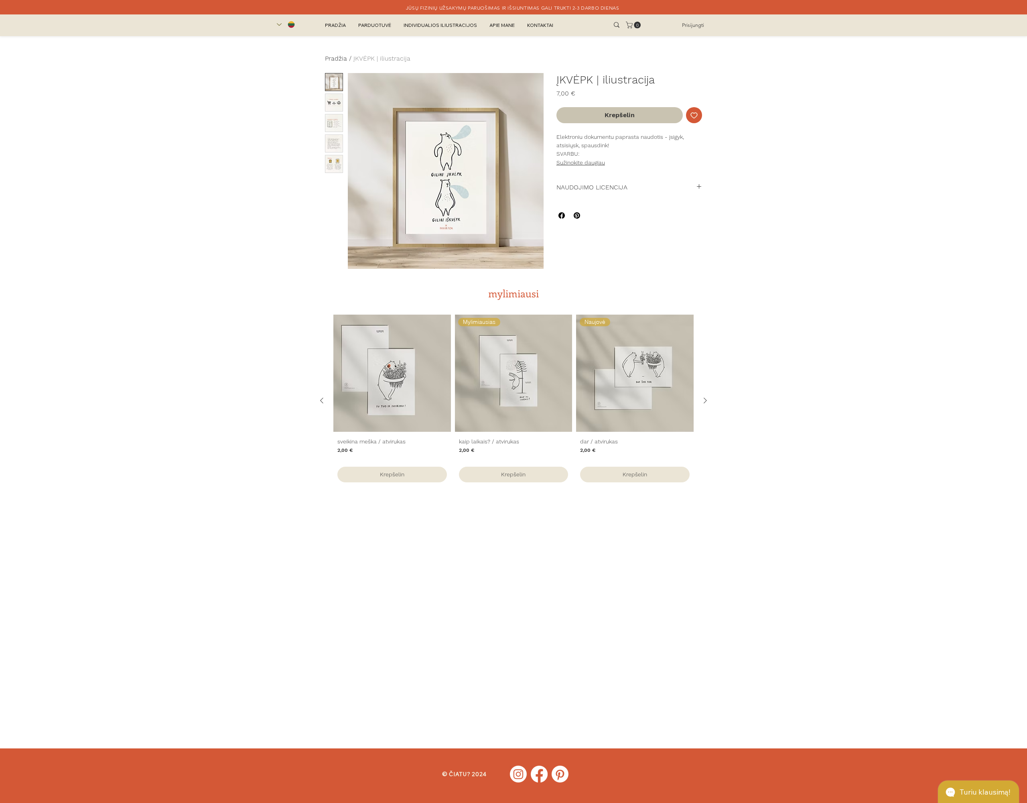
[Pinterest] (560, 774)
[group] (513, 400)
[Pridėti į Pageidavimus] (694, 115)
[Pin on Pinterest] (577, 215)
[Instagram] (518, 774)
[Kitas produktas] (705, 400)
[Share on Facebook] (561, 215)
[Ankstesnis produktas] (322, 400)
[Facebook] (539, 774)
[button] (634, 25)
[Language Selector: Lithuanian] (285, 24)
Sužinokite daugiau (580, 162)
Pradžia (336, 58)
